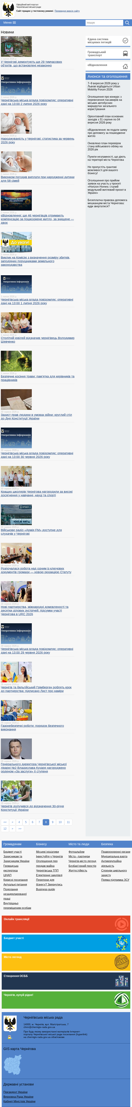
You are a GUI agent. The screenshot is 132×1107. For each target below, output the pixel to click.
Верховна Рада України (18, 1096)
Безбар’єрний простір (82, 865)
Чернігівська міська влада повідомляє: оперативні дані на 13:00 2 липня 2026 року (37, 102)
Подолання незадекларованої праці (15, 894)
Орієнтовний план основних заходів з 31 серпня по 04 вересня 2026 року (105, 119)
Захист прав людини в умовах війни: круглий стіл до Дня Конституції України (36, 416)
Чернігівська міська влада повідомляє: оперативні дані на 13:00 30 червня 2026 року (37, 455)
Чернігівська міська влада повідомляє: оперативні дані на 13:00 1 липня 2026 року (37, 301)
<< (5, 822)
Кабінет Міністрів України (19, 1101)
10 (60, 822)
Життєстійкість (78, 870)
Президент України (15, 1092)
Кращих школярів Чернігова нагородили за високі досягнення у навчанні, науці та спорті (37, 493)
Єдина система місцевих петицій (99, 41)
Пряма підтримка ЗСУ (115, 879)
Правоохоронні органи (115, 851)
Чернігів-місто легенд (82, 861)
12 (5, 828)
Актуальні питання (15, 884)
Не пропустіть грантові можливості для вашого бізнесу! (103, 170)
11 (68, 822)
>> (19, 828)
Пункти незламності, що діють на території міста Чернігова (107, 158)
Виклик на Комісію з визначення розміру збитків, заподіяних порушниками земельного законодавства (35, 261)
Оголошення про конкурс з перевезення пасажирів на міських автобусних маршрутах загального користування (105, 103)
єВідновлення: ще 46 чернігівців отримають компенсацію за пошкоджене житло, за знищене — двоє (37, 219)
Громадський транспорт (97, 54)
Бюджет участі (12, 851)
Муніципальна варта (114, 856)
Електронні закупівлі (49, 875)
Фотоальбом (76, 851)
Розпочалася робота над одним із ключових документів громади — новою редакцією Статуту (36, 570)
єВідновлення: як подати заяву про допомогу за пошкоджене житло (107, 132)
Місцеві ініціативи (47, 851)
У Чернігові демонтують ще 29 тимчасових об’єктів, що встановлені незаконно (31, 63)
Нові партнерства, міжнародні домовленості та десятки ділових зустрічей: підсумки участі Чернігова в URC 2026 (34, 610)
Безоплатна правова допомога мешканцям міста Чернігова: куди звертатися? (107, 203)
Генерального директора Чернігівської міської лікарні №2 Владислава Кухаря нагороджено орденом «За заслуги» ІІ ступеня (34, 767)
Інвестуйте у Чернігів (49, 856)
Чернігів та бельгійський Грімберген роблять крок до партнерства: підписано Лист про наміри (36, 689)
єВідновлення (97, 65)
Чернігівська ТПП (47, 870)
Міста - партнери (79, 856)
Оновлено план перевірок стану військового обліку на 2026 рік (105, 146)
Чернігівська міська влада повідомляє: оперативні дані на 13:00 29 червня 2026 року (37, 650)
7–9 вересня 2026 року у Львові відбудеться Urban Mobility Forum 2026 (104, 86)
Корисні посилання (15, 879)
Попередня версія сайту (67, 11)
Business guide (45, 889)
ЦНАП (7, 875)
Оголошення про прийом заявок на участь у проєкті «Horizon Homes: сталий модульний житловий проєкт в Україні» (107, 186)
